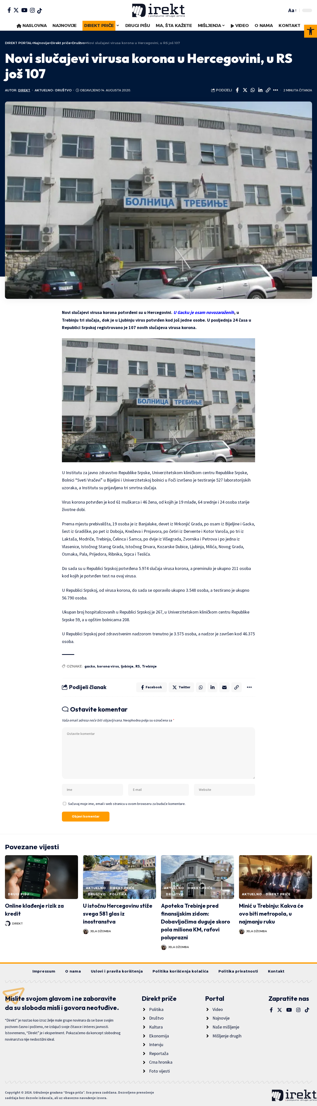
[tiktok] (39, 11)
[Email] (224, 687)
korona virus (108, 666)
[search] (282, 10)
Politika (118, 894)
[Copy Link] (267, 90)
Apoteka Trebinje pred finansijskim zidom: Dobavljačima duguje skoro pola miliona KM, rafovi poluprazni (195, 921)
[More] (275, 90)
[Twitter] (16, 10)
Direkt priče (122, 888)
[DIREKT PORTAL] (158, 10)
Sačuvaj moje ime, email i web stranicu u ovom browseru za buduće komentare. (126, 803)
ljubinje (127, 666)
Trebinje (149, 666)
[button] (310, 31)
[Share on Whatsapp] (252, 90)
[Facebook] (9, 10)
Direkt (24, 90)
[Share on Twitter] (244, 90)
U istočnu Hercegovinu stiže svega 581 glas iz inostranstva (117, 913)
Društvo (63, 90)
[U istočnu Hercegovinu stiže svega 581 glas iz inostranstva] (119, 877)
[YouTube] (24, 10)
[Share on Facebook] (237, 90)
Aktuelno (44, 90)
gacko (89, 666)
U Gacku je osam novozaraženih (203, 312)
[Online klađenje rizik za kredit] (41, 877)
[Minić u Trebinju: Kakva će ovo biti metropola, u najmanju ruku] (275, 877)
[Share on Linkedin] (260, 90)
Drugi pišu (18, 894)
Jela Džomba (100, 931)
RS (137, 666)
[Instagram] (32, 10)
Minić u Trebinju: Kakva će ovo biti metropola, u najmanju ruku (271, 913)
